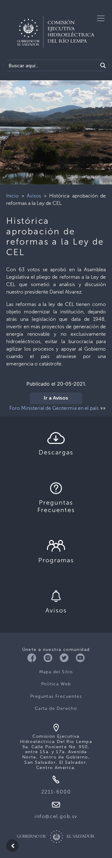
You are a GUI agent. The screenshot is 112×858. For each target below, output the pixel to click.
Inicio (12, 196)
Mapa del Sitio (56, 671)
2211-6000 (56, 792)
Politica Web (56, 684)
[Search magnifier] (103, 65)
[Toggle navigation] (100, 18)
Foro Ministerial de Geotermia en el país (54, 408)
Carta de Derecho (56, 708)
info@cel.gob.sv (56, 816)
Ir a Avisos (56, 398)
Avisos (34, 196)
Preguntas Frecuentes (56, 696)
